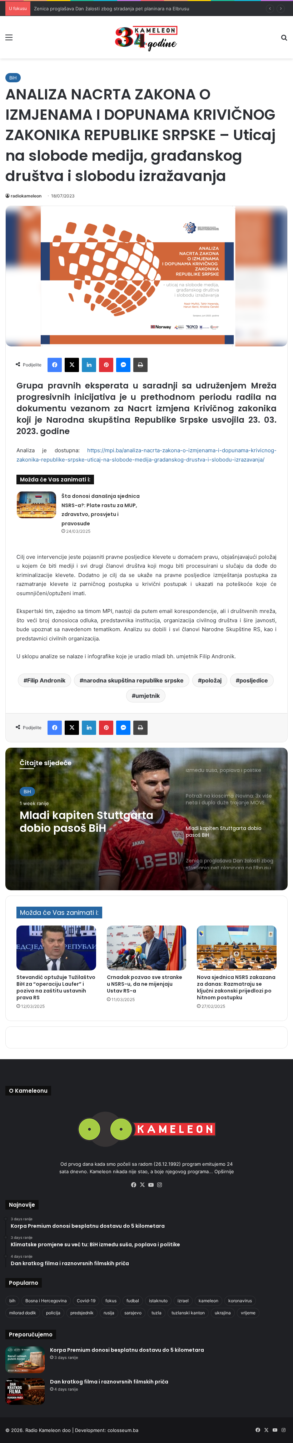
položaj (212, 680)
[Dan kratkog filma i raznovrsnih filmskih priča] (25, 1391)
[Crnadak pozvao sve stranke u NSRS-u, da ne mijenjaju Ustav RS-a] (147, 948)
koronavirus (240, 1300)
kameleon (208, 1300)
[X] (72, 365)
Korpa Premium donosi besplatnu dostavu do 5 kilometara (127, 1350)
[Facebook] (55, 365)
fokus (110, 1300)
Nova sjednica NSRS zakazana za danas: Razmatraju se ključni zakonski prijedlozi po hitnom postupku (236, 987)
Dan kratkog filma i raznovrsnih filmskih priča (109, 1381)
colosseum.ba (123, 1430)
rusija (109, 1312)
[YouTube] (150, 1185)
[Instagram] (159, 1185)
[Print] (140, 365)
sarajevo (132, 1312)
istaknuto (158, 1300)
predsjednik (82, 1312)
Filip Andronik (46, 680)
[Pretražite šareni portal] (284, 40)
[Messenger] (123, 365)
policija (53, 1312)
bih (12, 1300)
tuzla (157, 1312)
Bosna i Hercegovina (46, 1300)
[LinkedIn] (89, 365)
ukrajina (223, 1312)
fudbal (132, 1300)
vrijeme (248, 1312)
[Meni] (9, 40)
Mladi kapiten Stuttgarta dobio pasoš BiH (86, 822)
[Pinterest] (106, 365)
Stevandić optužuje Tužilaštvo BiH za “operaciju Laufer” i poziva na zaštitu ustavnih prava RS (55, 987)
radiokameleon (26, 196)
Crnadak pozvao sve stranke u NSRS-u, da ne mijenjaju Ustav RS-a (144, 984)
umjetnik (147, 695)
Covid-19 (86, 1300)
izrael (183, 1300)
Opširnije (224, 1171)
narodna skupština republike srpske (133, 680)
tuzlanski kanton (188, 1312)
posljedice (253, 680)
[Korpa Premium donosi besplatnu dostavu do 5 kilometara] (25, 1359)
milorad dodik (22, 1312)
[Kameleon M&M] (146, 37)
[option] (146, 819)
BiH (13, 78)
